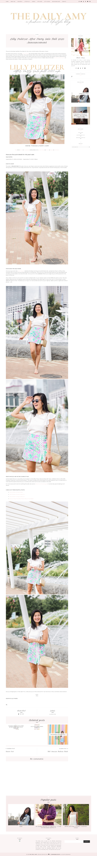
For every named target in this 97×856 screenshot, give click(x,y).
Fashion (19, 1)
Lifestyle (26, 1)
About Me (13, 1)
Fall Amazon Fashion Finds (58, 751)
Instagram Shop (56, 1)
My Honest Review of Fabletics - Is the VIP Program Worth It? (48, 827)
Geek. (80, 93)
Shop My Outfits (81, 135)
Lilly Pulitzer (25, 53)
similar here (41, 149)
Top (16, 149)
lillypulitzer (52, 714)
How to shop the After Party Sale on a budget (21, 498)
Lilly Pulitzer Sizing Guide (16, 492)
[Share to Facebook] (21, 714)
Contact (64, 1)
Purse (47, 149)
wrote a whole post (59, 57)
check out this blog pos (42, 483)
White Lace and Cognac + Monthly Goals (76, 827)
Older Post (63, 748)
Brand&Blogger (55, 854)
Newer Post (11, 748)
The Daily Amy (33, 854)
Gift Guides (47, 1)
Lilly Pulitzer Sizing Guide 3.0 (17, 496)
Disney (33, 1)
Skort (21, 149)
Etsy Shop (39, 1)
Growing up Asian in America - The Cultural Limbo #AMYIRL (80, 115)
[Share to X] (18, 714)
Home (7, 1)
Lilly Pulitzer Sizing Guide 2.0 (16, 494)
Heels (51, 149)
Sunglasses (27, 149)
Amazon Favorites (80, 137)
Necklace (56, 149)
